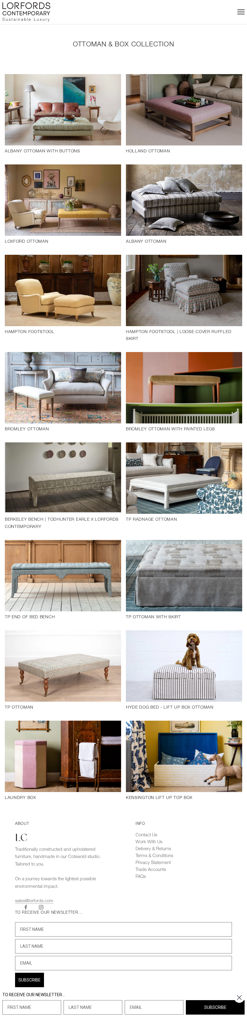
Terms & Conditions (154, 856)
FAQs (141, 877)
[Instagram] (41, 907)
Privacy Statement (153, 863)
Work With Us (149, 842)
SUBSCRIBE (29, 980)
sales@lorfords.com (34, 901)
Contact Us (146, 835)
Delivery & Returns (153, 849)
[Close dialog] (239, 997)
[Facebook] (25, 907)
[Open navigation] (241, 11)
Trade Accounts (151, 870)
